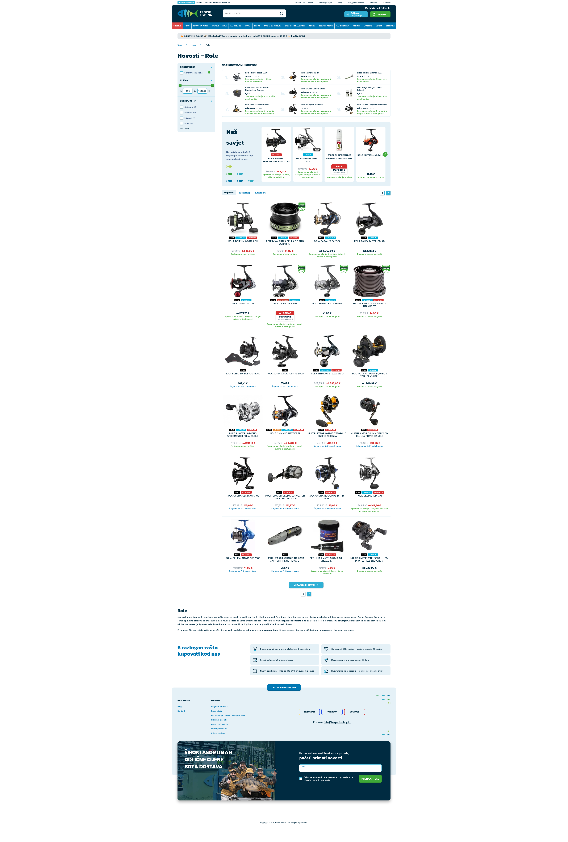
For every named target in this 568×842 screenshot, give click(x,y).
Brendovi (390, 26)
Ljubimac (368, 26)
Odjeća (312, 26)
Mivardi (188, 118)
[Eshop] (195, 13)
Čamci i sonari (342, 26)
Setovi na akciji (200, 26)
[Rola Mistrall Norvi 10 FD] (371, 140)
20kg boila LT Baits (217, 36)
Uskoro (379, 26)
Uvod (180, 45)
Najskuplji (260, 192)
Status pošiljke (325, 2)
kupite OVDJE (298, 36)
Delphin (188, 112)
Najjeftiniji (244, 192)
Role (224, 26)
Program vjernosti (356, 2)
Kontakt (386, 2)
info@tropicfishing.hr (337, 722)
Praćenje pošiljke (219, 719)
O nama (373, 2)
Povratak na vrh (286, 687)
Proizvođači (216, 711)
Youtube (354, 711)
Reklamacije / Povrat (304, 2)
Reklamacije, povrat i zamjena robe (228, 715)
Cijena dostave (218, 733)
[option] (276, 154)
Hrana (248, 26)
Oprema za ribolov (272, 26)
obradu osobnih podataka (317, 780)
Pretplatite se (370, 779)
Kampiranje (235, 26)
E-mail (303, 766)
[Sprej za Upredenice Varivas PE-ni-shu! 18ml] (339, 140)
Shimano (189, 107)
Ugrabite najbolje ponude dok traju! (204, 2)
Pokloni (356, 26)
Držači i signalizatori (295, 26)
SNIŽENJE (177, 26)
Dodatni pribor (326, 26)
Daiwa (187, 123)
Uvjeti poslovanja (219, 728)
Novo (187, 26)
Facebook (332, 711)
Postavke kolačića (219, 724)
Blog (340, 2)
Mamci (257, 26)
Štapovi (215, 26)
